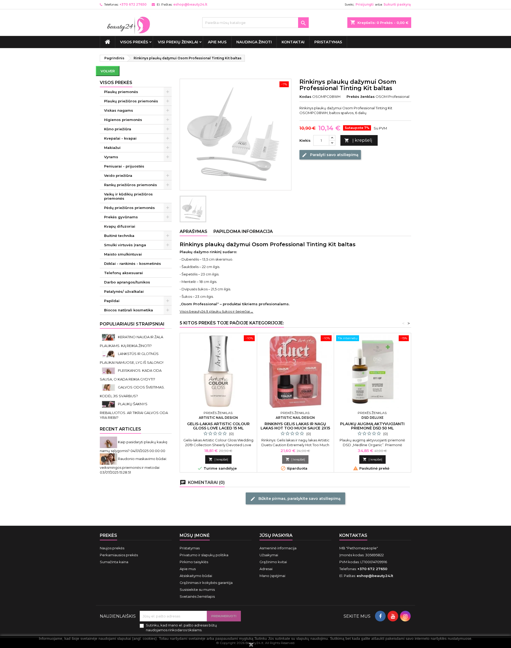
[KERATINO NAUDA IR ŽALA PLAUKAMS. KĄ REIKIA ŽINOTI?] (109, 337)
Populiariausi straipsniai (132, 324)
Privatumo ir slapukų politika (204, 555)
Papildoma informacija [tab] (243, 231)
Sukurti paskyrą (397, 4)
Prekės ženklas (361, 96)
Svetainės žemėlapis (197, 596)
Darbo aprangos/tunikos (127, 282)
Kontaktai (293, 42)
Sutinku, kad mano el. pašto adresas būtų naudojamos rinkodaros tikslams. (181, 627)
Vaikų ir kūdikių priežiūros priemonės (128, 196)
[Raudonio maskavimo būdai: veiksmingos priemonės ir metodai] (109, 459)
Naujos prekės (112, 548)
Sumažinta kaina (114, 562)
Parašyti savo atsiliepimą (330, 155)
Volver (108, 71)
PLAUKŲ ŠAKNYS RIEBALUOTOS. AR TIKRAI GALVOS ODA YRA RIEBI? (134, 411)
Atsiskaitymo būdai (196, 576)
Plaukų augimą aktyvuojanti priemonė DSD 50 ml (372, 425)
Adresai (266, 569)
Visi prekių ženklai (178, 42)
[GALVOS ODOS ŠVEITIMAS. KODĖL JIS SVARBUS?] (109, 387)
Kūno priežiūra (117, 129)
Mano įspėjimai (272, 576)
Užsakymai (268, 555)
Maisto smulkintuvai (123, 254)
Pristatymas (328, 42)
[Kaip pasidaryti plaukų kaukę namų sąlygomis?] (109, 442)
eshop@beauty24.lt (190, 4)
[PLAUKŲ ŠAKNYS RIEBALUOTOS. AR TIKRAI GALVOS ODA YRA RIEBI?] (109, 404)
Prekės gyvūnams (121, 217)
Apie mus (217, 42)
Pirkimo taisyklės (194, 562)
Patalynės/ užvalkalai (124, 291)
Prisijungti (365, 4)
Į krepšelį (358, 140)
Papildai (111, 301)
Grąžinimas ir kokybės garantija (206, 582)
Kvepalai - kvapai (120, 138)
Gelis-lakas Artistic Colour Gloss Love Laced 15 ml (218, 425)
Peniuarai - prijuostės (124, 166)
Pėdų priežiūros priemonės (129, 208)
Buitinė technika (119, 235)
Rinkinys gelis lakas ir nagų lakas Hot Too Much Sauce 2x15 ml (295, 428)
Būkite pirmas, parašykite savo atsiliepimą (295, 498)
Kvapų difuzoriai (119, 226)
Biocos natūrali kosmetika (128, 310)
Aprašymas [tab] (193, 231)
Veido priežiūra (118, 175)
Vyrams (111, 157)
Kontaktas (353, 535)
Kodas (305, 96)
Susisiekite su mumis (197, 589)
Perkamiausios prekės (119, 555)
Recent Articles (120, 429)
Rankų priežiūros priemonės (130, 185)
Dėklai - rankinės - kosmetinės (132, 263)
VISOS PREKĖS (134, 42)
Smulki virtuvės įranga (125, 245)
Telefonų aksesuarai (123, 273)
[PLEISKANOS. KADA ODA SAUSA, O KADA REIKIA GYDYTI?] (109, 370)
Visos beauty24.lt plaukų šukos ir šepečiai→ (216, 311)
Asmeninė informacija (277, 548)
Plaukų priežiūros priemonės (131, 101)
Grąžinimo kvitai (273, 562)
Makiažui (112, 147)
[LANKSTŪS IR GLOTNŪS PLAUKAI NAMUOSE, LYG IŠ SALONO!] (109, 354)
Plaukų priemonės (121, 92)
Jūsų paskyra (275, 535)
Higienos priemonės (123, 120)
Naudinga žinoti (254, 42)
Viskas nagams (118, 110)
